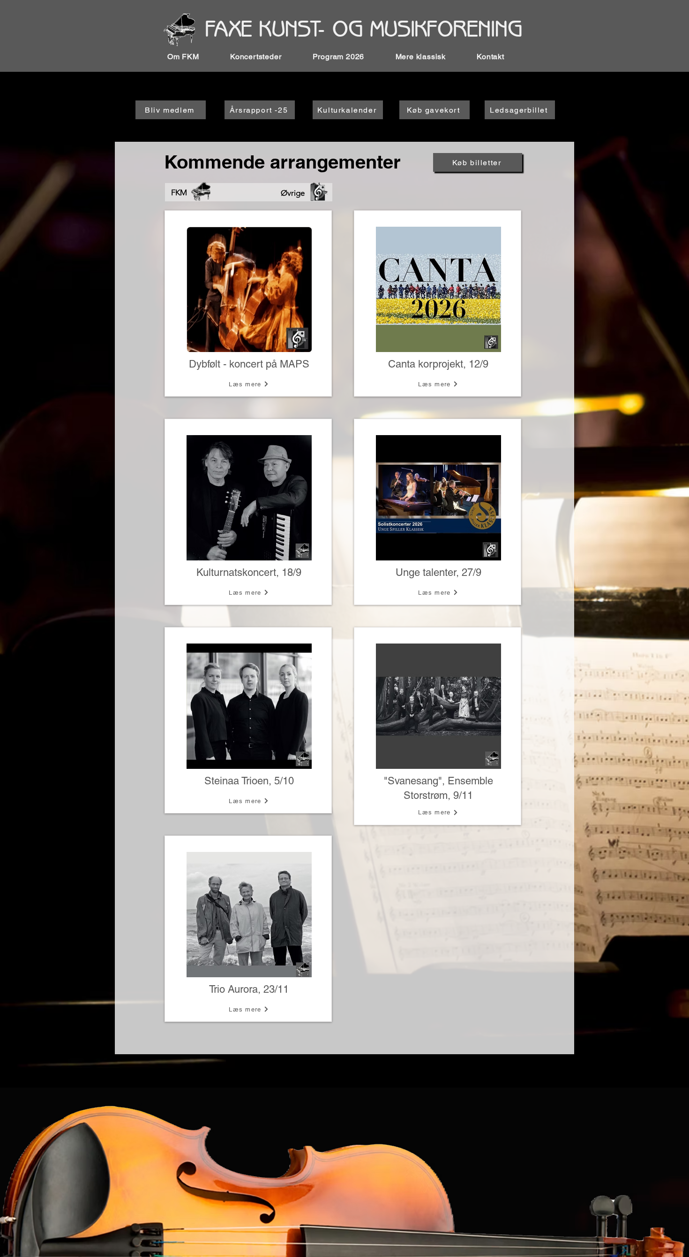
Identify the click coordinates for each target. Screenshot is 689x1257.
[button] (192, 56)
